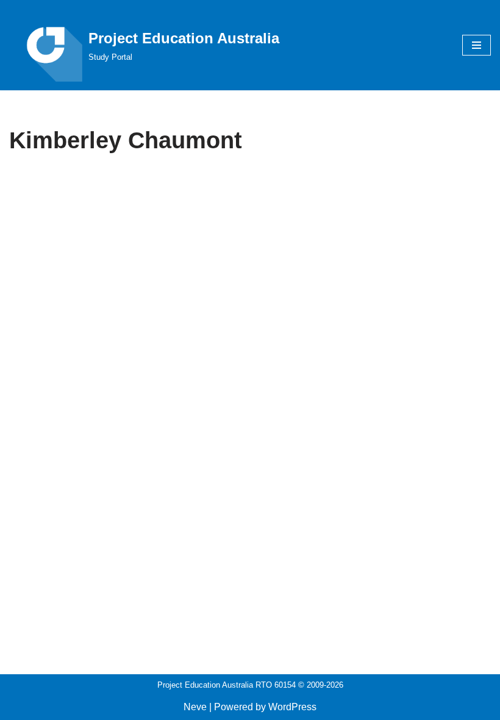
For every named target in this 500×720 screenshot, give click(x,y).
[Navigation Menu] (476, 45)
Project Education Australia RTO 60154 (226, 684)
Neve (195, 707)
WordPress (292, 707)
